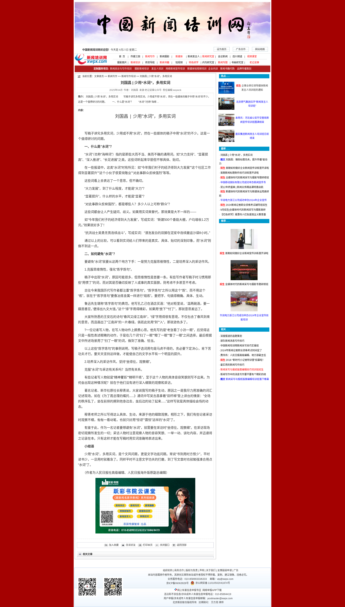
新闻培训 (135, 62)
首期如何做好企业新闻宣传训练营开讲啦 (247, 168)
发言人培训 (158, 68)
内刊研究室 (208, 62)
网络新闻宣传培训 (175, 68)
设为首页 (221, 49)
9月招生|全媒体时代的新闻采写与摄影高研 (243, 209)
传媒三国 (135, 56)
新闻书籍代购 (226, 68)
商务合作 (179, 570)
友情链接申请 (224, 570)
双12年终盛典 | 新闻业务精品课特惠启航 (241, 187)
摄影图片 (121, 62)
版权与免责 (192, 570)
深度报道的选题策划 (231, 336)
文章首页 (99, 76)
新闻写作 (150, 56)
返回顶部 (181, 545)
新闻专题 (223, 62)
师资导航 (150, 62)
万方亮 (214, 602)
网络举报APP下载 (212, 590)
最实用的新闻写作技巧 (232, 364)
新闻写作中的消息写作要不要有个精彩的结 (243, 374)
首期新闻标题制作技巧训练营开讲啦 (239, 172)
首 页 (121, 56)
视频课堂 (252, 56)
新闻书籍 (164, 62)
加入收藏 (114, 545)
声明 (201, 570)
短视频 (179, 62)
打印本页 (148, 545)
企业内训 (212, 68)
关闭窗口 (165, 545)
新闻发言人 (194, 56)
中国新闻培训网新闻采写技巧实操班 (239, 345)
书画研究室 (237, 62)
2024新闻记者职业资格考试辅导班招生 (246, 205)
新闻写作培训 (128, 76)
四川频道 (237, 56)
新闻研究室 (208, 56)
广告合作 (241, 49)
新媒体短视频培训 (196, 68)
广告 (236, 570)
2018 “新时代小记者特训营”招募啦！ (245, 360)
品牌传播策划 (243, 68)
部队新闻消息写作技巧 (232, 340)
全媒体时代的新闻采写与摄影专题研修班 (247, 177)
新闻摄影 (164, 56)
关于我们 (211, 570)
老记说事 (254, 62)
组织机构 (167, 570)
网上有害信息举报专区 (189, 590)
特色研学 (193, 62)
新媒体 (179, 56)
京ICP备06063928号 (177, 583)
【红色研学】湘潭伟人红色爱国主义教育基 (243, 214)
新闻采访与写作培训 (120, 68)
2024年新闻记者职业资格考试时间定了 (241, 350)
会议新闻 (223, 56)
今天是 (109, 49)
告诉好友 (131, 545)
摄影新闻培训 (142, 68)
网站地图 (260, 49)
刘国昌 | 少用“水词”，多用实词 (236, 155)
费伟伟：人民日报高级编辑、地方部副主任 (243, 355)
